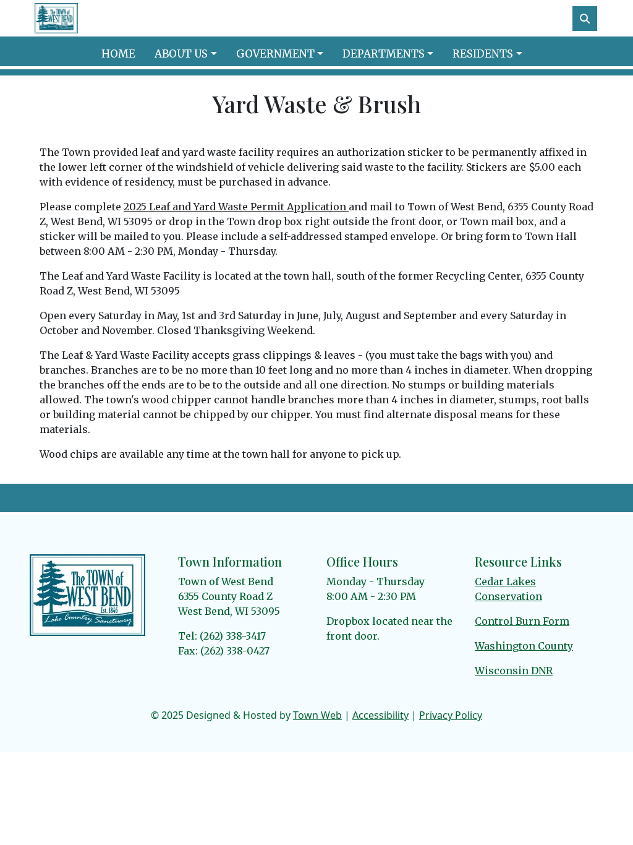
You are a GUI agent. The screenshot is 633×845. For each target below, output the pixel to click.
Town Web (317, 715)
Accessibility (380, 715)
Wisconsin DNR (514, 670)
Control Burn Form (522, 621)
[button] (190, 54)
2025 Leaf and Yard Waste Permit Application (236, 206)
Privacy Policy (450, 715)
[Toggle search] (584, 18)
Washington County (524, 646)
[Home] (56, 18)
